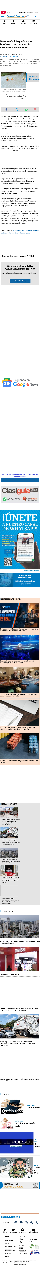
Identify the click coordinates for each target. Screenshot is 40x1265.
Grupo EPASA (8, 1254)
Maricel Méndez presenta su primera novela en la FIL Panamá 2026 (19, 1080)
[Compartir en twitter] (17, 109)
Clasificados (10, 1246)
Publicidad (10, 1250)
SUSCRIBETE (20, 281)
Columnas (5, 1094)
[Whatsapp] (16, 1223)
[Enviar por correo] (35, 109)
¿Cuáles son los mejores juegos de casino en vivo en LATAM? (19, 761)
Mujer (21, 1245)
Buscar (8, 1237)
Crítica (22, 1236)
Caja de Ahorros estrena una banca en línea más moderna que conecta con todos (17, 662)
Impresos (22, 1254)
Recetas (22, 1251)
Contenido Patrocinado (11, 599)
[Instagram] (36, 1223)
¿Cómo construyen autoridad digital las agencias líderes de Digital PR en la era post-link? (17, 728)
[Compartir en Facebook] (6, 109)
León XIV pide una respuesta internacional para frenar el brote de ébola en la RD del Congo (19, 1009)
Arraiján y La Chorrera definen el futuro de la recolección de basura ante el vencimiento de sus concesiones (11, 842)
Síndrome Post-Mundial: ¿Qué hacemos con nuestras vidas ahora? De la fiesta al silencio (19, 630)
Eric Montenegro (5, 56)
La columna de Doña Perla (9, 975)
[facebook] (21, 1223)
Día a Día (21, 1240)
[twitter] (26, 1223)
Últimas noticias (9, 804)
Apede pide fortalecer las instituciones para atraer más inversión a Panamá (11, 861)
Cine (21, 1248)
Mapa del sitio (9, 1241)
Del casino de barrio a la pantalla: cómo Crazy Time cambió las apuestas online (18, 695)
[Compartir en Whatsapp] (26, 109)
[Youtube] (31, 1223)
